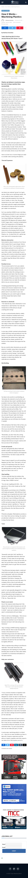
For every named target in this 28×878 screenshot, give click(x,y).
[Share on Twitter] (12, 27)
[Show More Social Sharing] (25, 27)
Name (4, 844)
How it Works (5, 10)
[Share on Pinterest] (19, 27)
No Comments (17, 22)
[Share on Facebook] (5, 27)
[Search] (26, 2)
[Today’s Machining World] (15, 2)
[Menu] (2, 2)
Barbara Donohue (9, 20)
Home (2, 6)
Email (3, 847)
